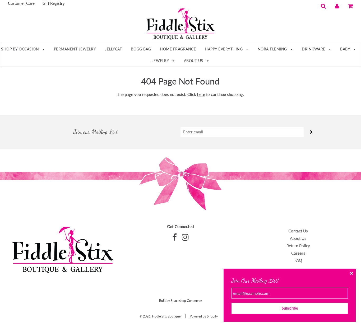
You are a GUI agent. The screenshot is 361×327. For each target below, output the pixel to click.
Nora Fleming (273, 49)
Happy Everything (224, 49)
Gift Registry (54, 3)
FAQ (298, 260)
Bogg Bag (141, 49)
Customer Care (21, 3)
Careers (298, 253)
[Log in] (337, 5)
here (201, 94)
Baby (345, 49)
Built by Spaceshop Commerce (180, 301)
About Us (194, 60)
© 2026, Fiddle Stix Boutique (160, 316)
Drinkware (314, 49)
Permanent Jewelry (75, 49)
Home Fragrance (178, 49)
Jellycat (113, 49)
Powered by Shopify (204, 316)
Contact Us (298, 230)
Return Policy (298, 245)
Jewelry (161, 60)
